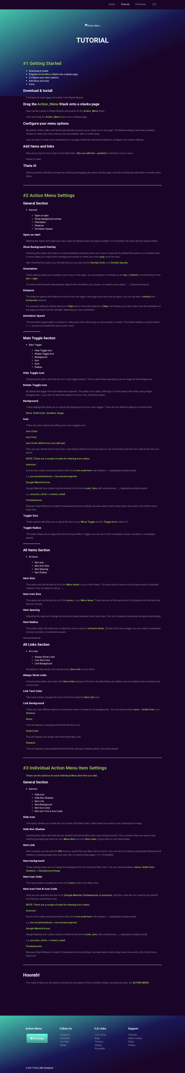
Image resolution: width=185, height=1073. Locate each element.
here (48, 97)
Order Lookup (135, 1038)
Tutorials (132, 1034)
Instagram (65, 1034)
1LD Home (100, 1034)
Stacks (98, 1045)
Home (112, 4)
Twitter (63, 1045)
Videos (131, 1045)
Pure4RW (100, 1048)
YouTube (64, 1041)
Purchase (140, 4)
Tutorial (125, 4)
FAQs (131, 1041)
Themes (99, 1041)
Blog (97, 1038)
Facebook (65, 1038)
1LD (154, 4)
